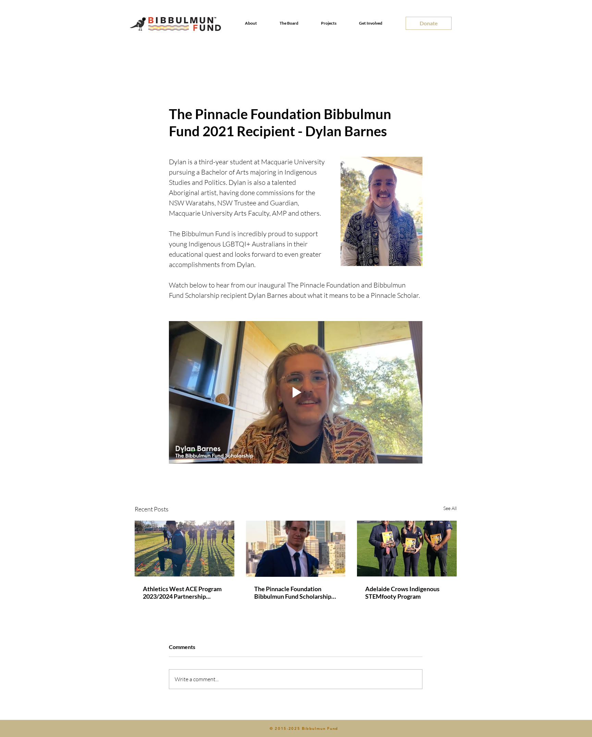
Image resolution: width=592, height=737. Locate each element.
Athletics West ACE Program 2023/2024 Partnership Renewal (182, 592)
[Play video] (295, 392)
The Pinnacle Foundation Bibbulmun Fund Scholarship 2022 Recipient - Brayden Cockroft (292, 592)
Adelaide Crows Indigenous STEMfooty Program (402, 592)
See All (450, 508)
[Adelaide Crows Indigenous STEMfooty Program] (407, 548)
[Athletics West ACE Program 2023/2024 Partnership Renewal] (184, 548)
